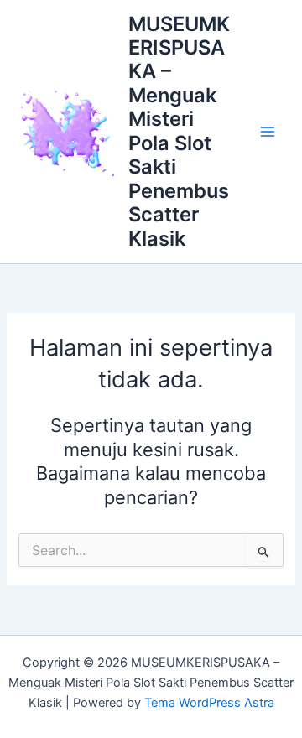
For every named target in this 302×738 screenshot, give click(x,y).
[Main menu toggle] (267, 131)
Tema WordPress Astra (209, 702)
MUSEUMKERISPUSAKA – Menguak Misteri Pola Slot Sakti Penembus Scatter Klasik (179, 131)
